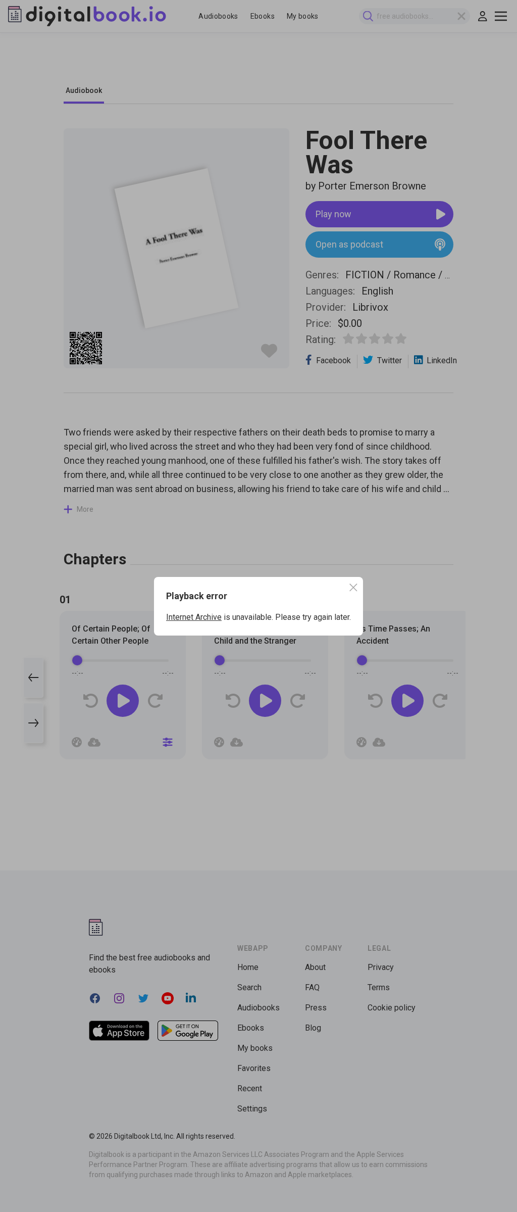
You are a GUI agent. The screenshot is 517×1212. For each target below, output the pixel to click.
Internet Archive (194, 617)
